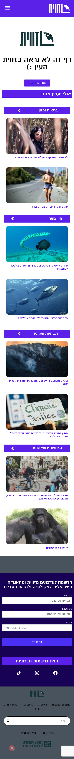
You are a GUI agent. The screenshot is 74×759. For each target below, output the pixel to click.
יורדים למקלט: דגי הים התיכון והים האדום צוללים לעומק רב (39, 267)
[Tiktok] (18, 673)
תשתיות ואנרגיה (45, 333)
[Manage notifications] (12, 748)
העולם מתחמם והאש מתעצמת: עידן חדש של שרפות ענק (37, 382)
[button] (8, 8)
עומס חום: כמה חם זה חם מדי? (50, 207)
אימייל (69, 622)
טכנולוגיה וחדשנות (47, 448)
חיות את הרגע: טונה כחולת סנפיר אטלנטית (43, 318)
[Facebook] (55, 673)
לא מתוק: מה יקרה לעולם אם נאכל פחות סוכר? (40, 157)
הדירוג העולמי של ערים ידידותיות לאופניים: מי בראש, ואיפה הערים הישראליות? (37, 497)
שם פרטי (67, 595)
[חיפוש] (8, 721)
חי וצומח (55, 218)
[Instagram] (37, 673)
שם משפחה (66, 609)
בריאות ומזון (48, 110)
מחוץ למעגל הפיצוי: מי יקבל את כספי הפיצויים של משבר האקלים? (39, 435)
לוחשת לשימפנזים (57, 548)
